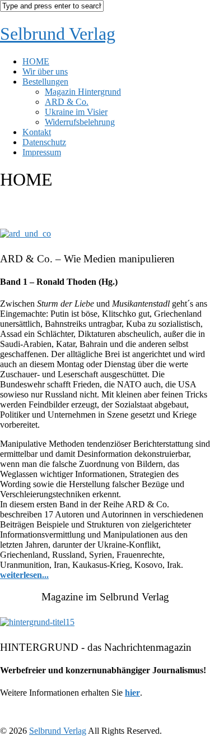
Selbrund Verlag (57, 34)
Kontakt (36, 132)
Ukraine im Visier (76, 112)
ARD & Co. (66, 102)
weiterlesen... (24, 575)
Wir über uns (45, 71)
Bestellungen (45, 81)
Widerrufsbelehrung (80, 122)
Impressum (41, 152)
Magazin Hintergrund (83, 91)
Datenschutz (44, 142)
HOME (35, 61)
